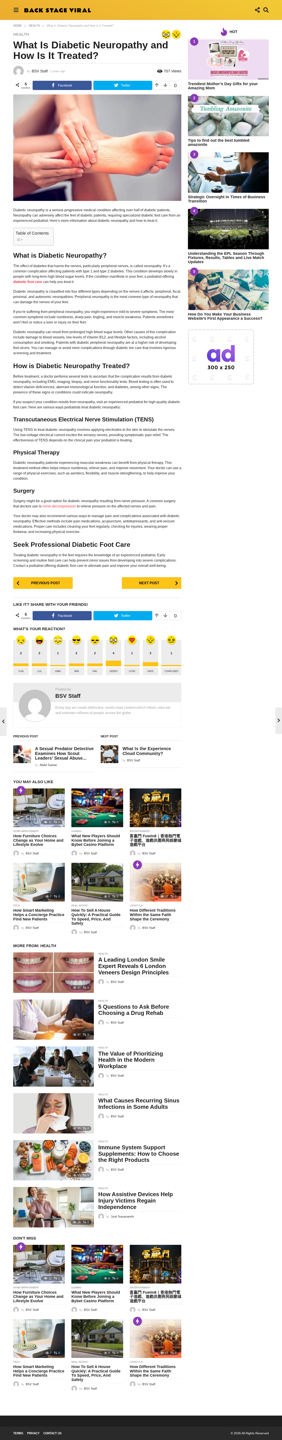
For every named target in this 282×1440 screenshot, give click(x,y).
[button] (16, 10)
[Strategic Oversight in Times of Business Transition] (228, 172)
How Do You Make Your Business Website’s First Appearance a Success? (225, 316)
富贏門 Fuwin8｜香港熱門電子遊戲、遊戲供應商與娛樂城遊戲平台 (155, 840)
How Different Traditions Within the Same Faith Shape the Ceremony (153, 914)
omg (58, 671)
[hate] (176, 34)
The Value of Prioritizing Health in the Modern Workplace (130, 1059)
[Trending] (21, 790)
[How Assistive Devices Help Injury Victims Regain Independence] (53, 1207)
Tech (16, 905)
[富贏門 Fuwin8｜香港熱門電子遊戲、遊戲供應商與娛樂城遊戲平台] (155, 807)
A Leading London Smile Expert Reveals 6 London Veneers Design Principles (133, 965)
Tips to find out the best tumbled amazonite (218, 142)
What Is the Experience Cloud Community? (146, 751)
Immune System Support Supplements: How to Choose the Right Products (138, 1153)
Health (21, 34)
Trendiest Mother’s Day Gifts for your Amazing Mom (223, 86)
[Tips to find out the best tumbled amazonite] (228, 116)
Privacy (33, 1433)
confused (171, 671)
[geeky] (166, 34)
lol (39, 671)
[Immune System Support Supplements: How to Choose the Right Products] (53, 1160)
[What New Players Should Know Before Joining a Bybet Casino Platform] (97, 807)
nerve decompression (58, 506)
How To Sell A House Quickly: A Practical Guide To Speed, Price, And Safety (96, 917)
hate (150, 671)
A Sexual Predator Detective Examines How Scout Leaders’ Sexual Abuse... (64, 753)
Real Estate (79, 905)
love (132, 671)
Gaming (76, 831)
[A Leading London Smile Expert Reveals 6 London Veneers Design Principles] (53, 972)
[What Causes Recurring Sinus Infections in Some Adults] (53, 1113)
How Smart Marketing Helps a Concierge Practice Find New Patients (38, 914)
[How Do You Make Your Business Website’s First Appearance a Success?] (228, 290)
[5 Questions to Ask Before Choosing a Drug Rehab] (53, 1019)
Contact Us (52, 1433)
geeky (113, 671)
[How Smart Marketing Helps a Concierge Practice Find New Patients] (39, 882)
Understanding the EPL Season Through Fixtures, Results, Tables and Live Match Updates (226, 257)
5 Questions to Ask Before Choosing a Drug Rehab (133, 1009)
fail (95, 671)
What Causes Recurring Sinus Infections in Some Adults (138, 1103)
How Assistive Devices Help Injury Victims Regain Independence (135, 1200)
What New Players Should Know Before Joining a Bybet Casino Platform (95, 840)
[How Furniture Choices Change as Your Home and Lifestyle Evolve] (39, 807)
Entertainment (140, 831)
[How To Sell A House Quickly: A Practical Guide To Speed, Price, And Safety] (97, 882)
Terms (18, 1433)
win (76, 671)
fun (21, 671)
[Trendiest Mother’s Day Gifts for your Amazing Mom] (228, 59)
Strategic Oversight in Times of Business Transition (226, 199)
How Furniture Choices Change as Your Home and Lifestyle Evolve (38, 840)
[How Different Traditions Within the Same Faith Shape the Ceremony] (155, 882)
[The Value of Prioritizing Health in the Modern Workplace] (53, 1066)
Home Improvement (26, 831)
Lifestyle (136, 905)
